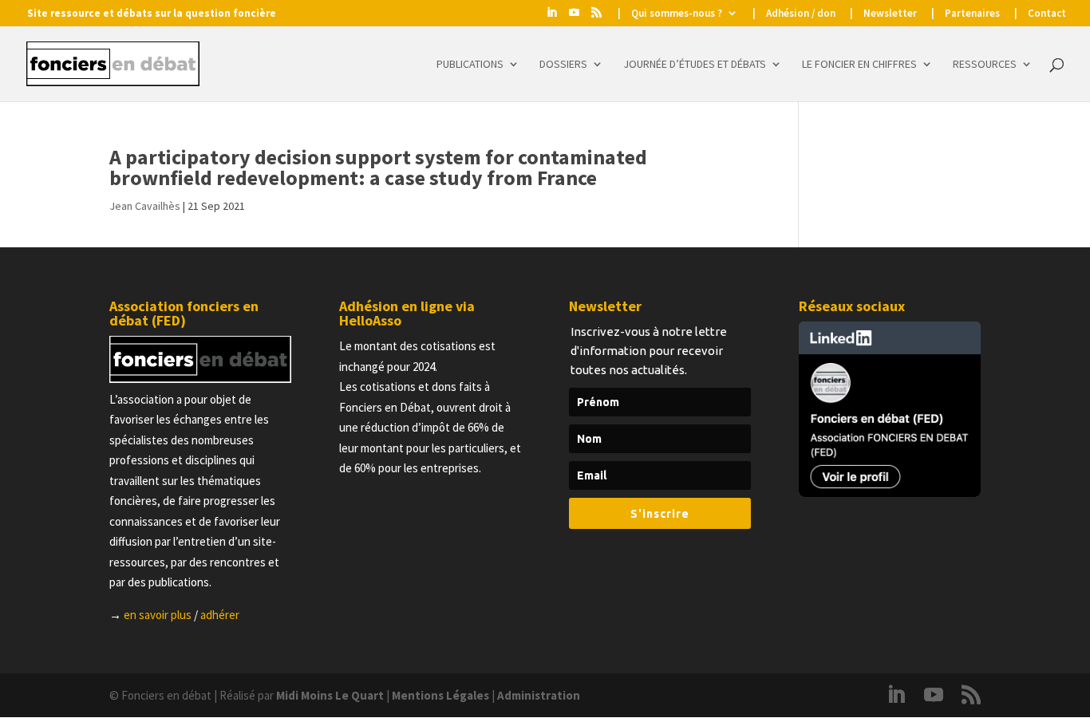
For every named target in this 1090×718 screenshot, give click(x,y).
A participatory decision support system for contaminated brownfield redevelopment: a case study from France (378, 167)
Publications (470, 64)
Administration (538, 695)
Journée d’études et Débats (694, 64)
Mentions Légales (440, 695)
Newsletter (890, 14)
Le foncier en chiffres (859, 64)
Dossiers (563, 64)
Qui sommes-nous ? (676, 14)
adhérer (219, 614)
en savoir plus (158, 614)
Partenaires (972, 14)
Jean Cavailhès (144, 206)
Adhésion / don (800, 14)
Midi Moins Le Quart (330, 695)
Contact (1047, 14)
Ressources (985, 64)
